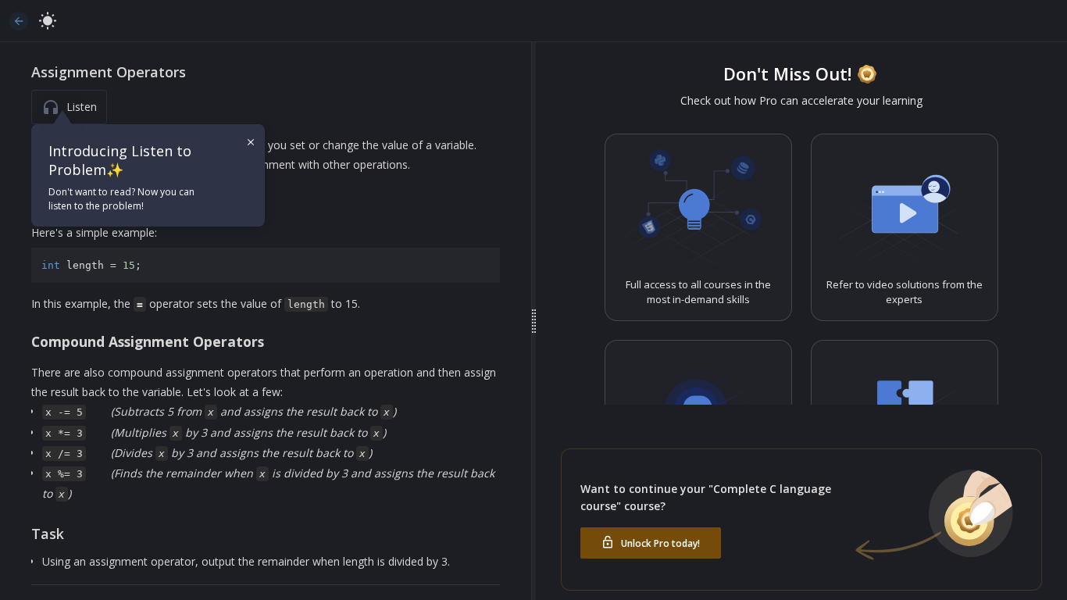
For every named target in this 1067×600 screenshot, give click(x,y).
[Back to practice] (18, 21)
